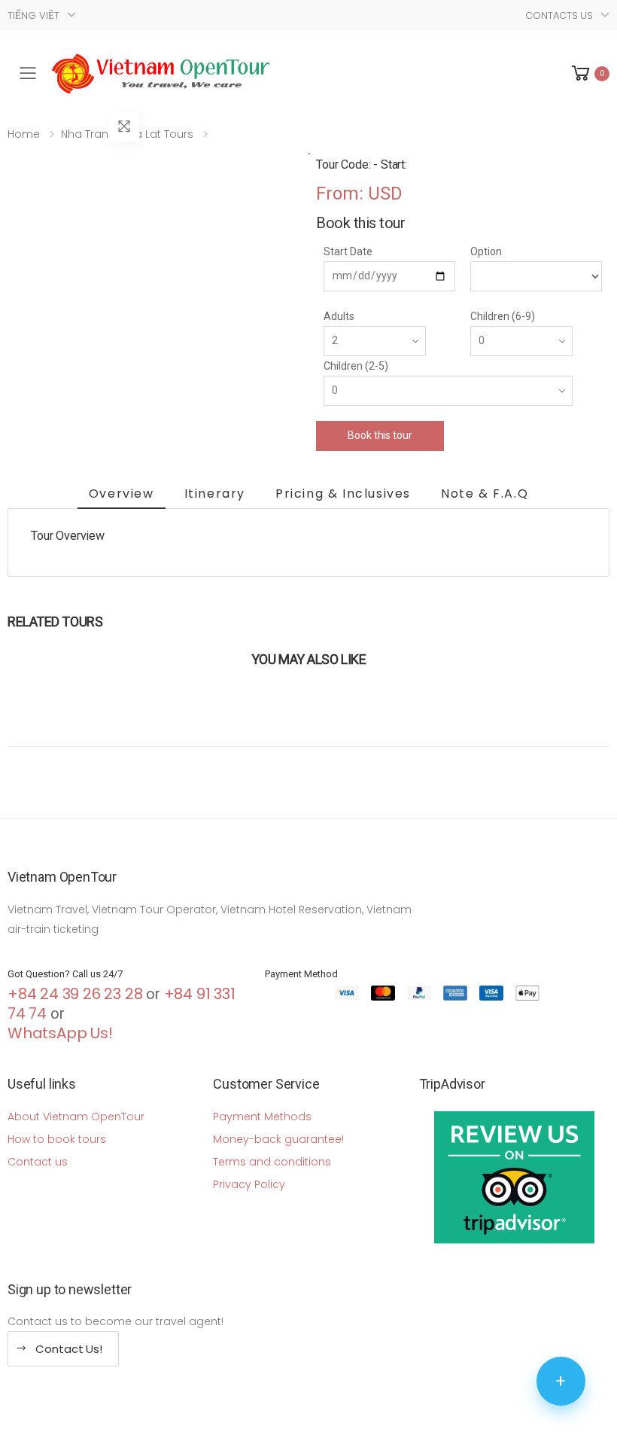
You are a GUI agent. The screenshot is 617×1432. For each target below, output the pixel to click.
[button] (589, 73)
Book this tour (380, 435)
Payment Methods (262, 1116)
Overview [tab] (121, 493)
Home (24, 134)
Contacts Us (559, 15)
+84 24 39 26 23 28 (75, 993)
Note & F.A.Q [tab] (484, 493)
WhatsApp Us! (60, 1033)
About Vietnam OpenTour (76, 1116)
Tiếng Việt (33, 15)
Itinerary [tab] (214, 493)
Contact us (38, 1161)
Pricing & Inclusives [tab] (343, 493)
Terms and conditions (272, 1161)
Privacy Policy (249, 1184)
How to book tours (57, 1139)
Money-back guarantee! (278, 1139)
